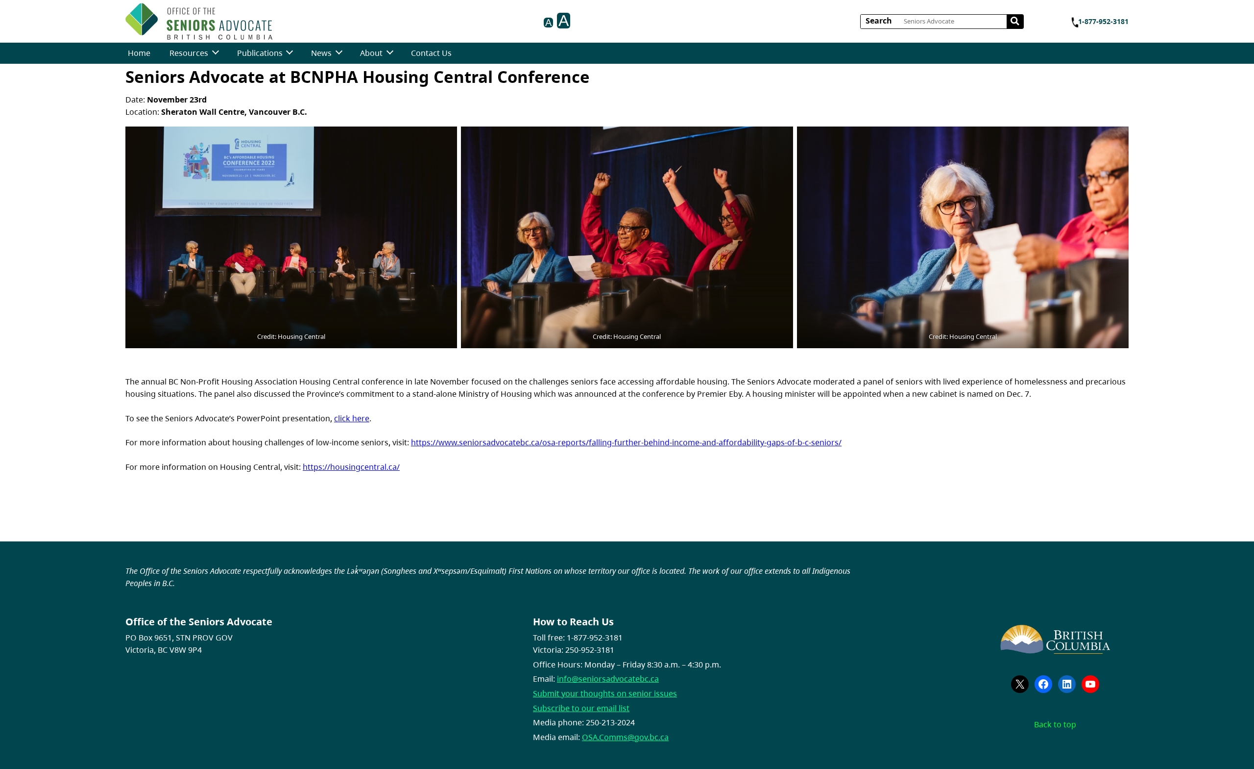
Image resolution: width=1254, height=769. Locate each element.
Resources (188, 53)
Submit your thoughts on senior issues (605, 693)
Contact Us (431, 53)
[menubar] (289, 53)
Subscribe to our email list (581, 708)
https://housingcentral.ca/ (351, 466)
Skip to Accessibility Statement (276, 23)
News (321, 53)
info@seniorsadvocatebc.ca (608, 678)
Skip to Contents (276, 18)
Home (139, 53)
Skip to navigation (276, 18)
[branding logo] (198, 21)
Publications (260, 53)
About (371, 53)
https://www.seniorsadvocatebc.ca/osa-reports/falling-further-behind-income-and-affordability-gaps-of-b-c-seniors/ (626, 442)
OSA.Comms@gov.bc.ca (625, 737)
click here (351, 418)
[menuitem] (139, 53)
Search (879, 20)
